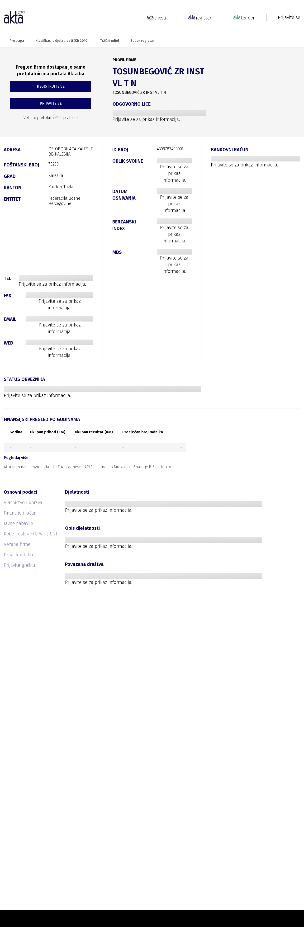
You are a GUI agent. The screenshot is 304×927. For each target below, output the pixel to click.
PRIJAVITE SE (51, 103)
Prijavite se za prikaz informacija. (146, 119)
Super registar (142, 41)
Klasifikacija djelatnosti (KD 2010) (62, 41)
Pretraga (17, 41)
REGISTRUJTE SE (51, 86)
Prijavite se (289, 17)
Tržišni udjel (109, 41)
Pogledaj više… (17, 457)
